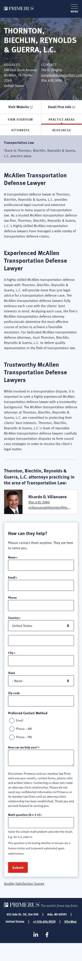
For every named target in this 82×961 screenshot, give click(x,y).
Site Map (70, 921)
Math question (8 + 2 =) (24, 814)
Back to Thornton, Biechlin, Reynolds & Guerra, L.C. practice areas (40, 153)
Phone (12, 597)
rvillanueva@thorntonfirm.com (51, 507)
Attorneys (20, 130)
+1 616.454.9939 (44, 921)
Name (12, 557)
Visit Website (18, 106)
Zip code (14, 693)
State (11, 673)
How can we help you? (23, 747)
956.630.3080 (39, 502)
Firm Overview (20, 119)
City (10, 652)
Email (11, 577)
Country (13, 617)
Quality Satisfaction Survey (24, 883)
